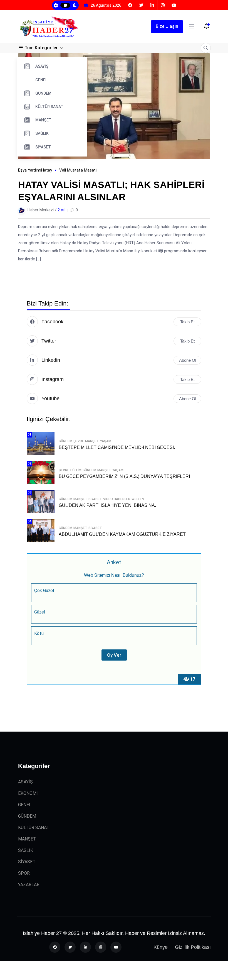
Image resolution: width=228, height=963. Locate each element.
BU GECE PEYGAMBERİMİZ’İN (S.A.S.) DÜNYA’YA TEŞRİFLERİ (124, 476)
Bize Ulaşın (167, 26)
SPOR (24, 873)
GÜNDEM (43, 93)
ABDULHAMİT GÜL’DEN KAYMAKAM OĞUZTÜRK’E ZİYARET (122, 534)
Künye (160, 947)
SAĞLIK (42, 133)
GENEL (41, 80)
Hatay (46, 170)
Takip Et (187, 321)
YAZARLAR (28, 884)
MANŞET (43, 120)
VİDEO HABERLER (116, 499)
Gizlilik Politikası (193, 947)
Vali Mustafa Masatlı (78, 170)
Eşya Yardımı (29, 170)
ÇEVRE (78, 441)
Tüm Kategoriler (41, 47)
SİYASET (43, 147)
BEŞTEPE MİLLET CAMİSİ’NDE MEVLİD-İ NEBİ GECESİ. (117, 447)
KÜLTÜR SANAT (49, 106)
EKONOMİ (28, 793)
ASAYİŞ (41, 66)
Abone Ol (187, 360)
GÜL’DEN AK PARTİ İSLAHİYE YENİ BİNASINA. (107, 505)
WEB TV (138, 499)
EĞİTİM (75, 470)
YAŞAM (105, 441)
